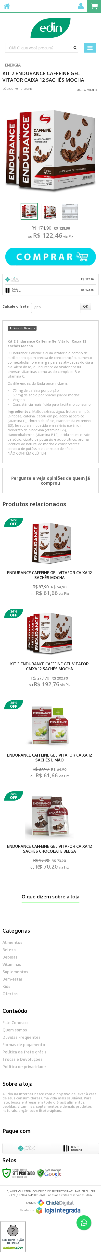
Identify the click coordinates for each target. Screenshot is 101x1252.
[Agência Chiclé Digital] (55, 1203)
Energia (13, 65)
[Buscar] (75, 48)
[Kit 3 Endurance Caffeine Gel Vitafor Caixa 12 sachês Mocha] (49, 649)
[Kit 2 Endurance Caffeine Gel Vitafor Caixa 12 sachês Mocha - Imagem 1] (29, 211)
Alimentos (12, 942)
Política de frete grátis (24, 1052)
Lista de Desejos (23, 328)
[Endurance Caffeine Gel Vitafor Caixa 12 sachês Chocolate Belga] (49, 832)
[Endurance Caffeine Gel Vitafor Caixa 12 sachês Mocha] (49, 558)
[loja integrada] (58, 1210)
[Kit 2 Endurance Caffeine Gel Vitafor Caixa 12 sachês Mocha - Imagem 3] (70, 212)
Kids (6, 986)
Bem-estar (12, 979)
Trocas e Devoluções (22, 1059)
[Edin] (50, 25)
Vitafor (93, 90)
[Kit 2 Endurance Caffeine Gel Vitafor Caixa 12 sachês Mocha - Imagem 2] (49, 212)
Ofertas (10, 993)
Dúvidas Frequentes (21, 1037)
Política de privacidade (24, 1066)
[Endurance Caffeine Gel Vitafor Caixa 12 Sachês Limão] (49, 740)
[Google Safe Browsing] (49, 1172)
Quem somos (14, 1030)
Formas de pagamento (23, 1044)
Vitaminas (11, 964)
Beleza (9, 949)
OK (85, 306)
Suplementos (15, 971)
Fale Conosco (15, 1022)
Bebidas (9, 957)
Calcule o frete (15, 306)
